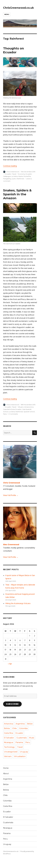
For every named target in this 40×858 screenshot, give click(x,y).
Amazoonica (28, 407)
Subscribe (12, 704)
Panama (19, 742)
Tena (5, 414)
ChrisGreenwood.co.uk (18, 7)
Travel (14, 174)
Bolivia (7, 728)
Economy (21, 174)
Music (31, 738)
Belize (30, 724)
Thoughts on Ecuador (13, 50)
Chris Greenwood (12, 172)
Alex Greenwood (11, 544)
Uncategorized (10, 752)
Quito (14, 179)
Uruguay (24, 752)
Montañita (27, 176)
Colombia (23, 728)
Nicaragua (8, 742)
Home (6, 768)
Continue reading (10, 166)
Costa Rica (8, 733)
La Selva (15, 176)
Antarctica (8, 724)
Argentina (20, 724)
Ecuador (8, 174)
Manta (20, 176)
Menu (6, 14)
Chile (14, 728)
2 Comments (13, 414)
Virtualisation (20, 756)
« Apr (10, 664)
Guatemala (22, 738)
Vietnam (7, 756)
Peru (27, 742)
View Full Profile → (10, 495)
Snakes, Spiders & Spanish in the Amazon (17, 194)
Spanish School (29, 412)
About (6, 773)
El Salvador (9, 738)
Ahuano (21, 407)
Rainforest (20, 179)
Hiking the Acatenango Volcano (18, 603)
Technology (9, 747)
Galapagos (7, 176)
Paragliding (7, 179)
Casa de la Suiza (9, 409)
